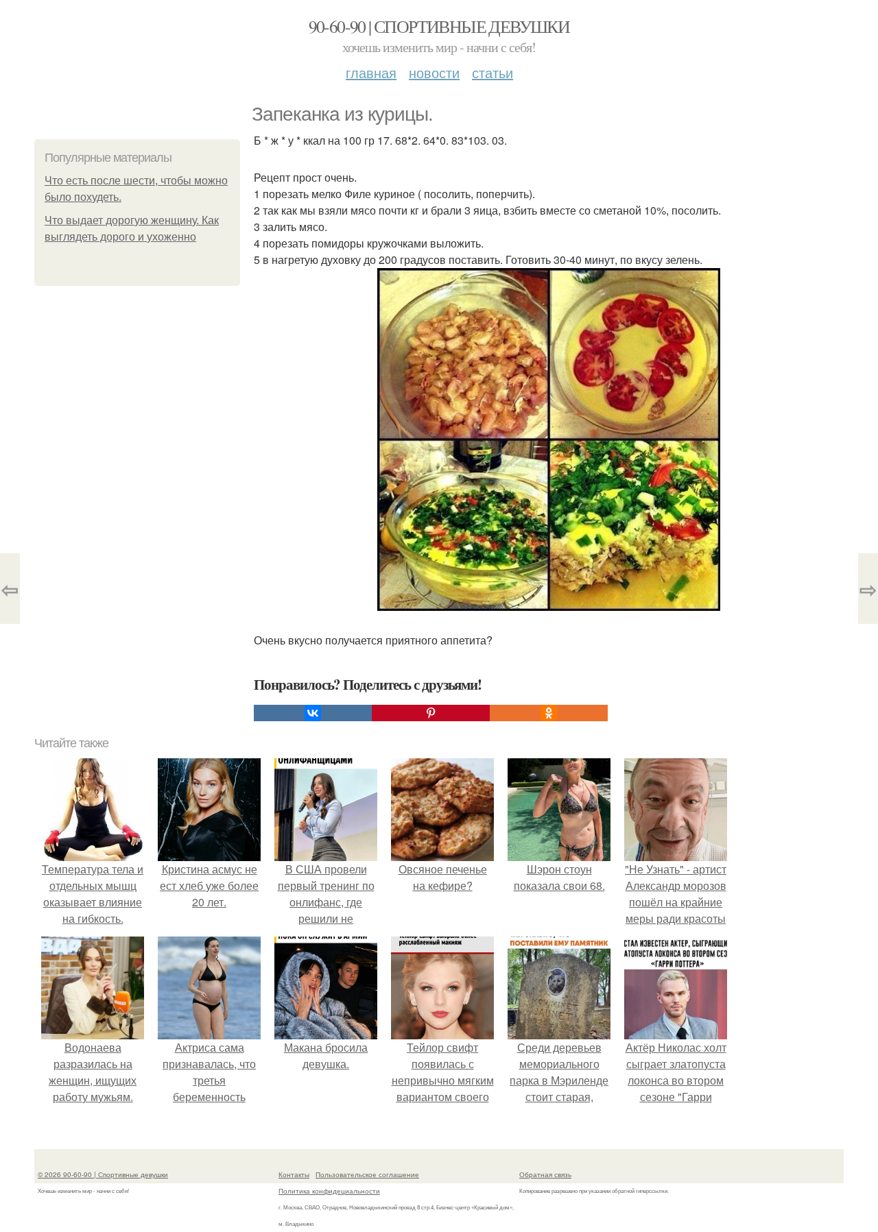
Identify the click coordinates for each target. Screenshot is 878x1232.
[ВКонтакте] (313, 713)
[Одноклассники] (549, 713)
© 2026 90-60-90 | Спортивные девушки (103, 1174)
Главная (371, 72)
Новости (434, 72)
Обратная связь (545, 1174)
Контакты (293, 1174)
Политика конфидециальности (329, 1191)
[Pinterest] (431, 713)
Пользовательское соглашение (367, 1174)
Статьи (492, 72)
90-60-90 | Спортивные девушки (439, 26)
